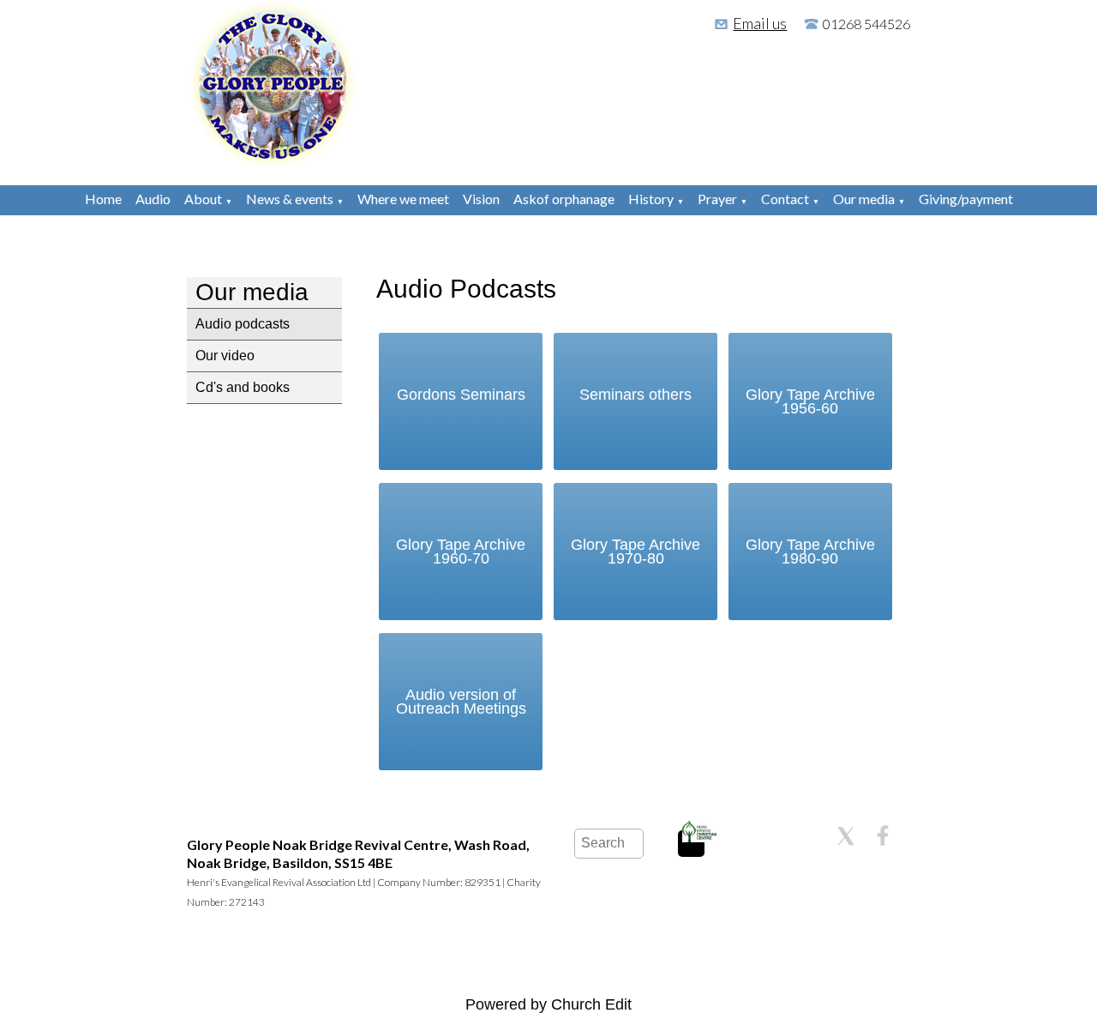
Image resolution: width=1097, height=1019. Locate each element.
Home (103, 198)
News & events (289, 198)
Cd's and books (242, 387)
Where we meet (403, 198)
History (651, 198)
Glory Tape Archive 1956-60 (810, 401)
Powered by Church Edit (548, 1004)
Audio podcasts (242, 324)
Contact (785, 198)
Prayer (717, 198)
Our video (225, 355)
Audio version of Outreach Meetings (461, 701)
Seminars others (635, 394)
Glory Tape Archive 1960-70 (460, 551)
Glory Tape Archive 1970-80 (635, 551)
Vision (481, 198)
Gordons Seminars (461, 394)
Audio (153, 198)
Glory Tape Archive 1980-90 (810, 551)
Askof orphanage (563, 198)
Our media (864, 198)
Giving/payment (966, 198)
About (203, 198)
